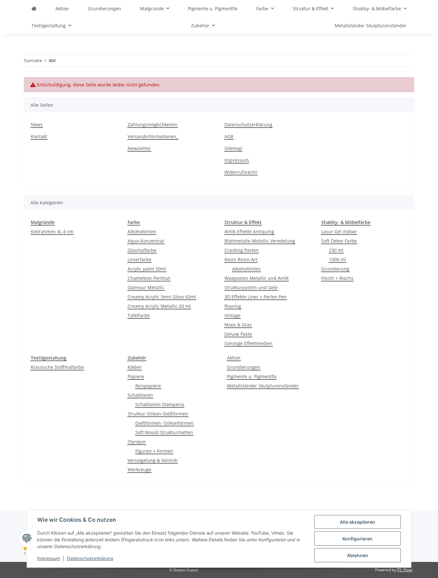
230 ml (336, 250)
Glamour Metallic (146, 287)
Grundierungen (243, 367)
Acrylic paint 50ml (147, 269)
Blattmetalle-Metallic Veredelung (259, 241)
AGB (228, 136)
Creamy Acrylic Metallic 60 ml (159, 306)
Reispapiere (148, 386)
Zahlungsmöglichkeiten (153, 124)
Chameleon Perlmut (149, 278)
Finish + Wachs (337, 278)
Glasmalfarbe (142, 250)
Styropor (137, 442)
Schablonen (140, 395)
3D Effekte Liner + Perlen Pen (255, 297)
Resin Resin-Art (240, 259)
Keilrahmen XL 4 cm (52, 231)
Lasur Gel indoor (339, 231)
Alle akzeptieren (357, 522)
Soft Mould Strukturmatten (164, 432)
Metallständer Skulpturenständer (263, 386)
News (37, 124)
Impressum (48, 558)
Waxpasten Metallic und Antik (256, 278)
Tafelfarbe (139, 315)
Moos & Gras (238, 325)
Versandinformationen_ (153, 136)
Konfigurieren (357, 538)
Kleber (135, 367)
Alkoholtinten (142, 231)
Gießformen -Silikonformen (164, 423)
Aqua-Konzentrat (146, 241)
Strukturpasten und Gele (251, 287)
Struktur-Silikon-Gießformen (158, 414)
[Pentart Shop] (34, 8)
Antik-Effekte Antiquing (249, 231)
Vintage (232, 315)
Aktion (233, 358)
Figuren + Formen (154, 451)
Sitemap (233, 148)
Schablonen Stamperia (159, 404)
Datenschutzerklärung (90, 558)
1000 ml (337, 259)
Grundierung (335, 269)
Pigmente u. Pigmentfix (251, 376)
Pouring (232, 306)
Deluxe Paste (238, 334)
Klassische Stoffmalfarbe (57, 367)
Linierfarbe (139, 259)
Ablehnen (357, 555)
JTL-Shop (404, 570)
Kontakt (39, 136)
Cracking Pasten (241, 250)
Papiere (136, 376)
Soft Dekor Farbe (339, 241)
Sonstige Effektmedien (248, 343)
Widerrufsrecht (240, 172)
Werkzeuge (139, 470)
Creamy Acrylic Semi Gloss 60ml (162, 297)
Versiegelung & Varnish (153, 460)
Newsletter (139, 148)
